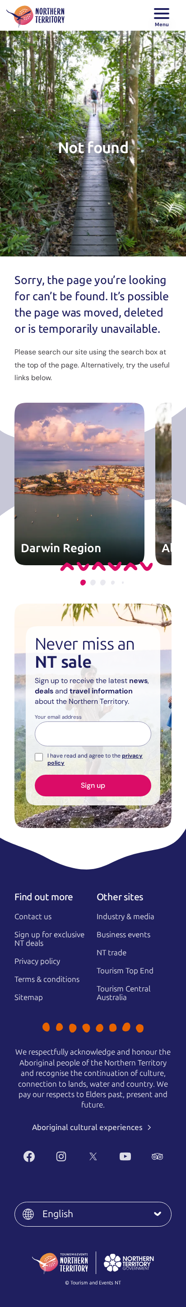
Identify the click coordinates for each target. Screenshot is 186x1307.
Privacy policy (37, 961)
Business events (123, 934)
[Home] (35, 15)
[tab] (83, 583)
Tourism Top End (125, 970)
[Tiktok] (103, 1171)
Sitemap (28, 997)
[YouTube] (125, 1156)
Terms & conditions (46, 979)
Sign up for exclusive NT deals (49, 939)
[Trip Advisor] (157, 1156)
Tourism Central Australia (123, 993)
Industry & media (125, 916)
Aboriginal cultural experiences (88, 1127)
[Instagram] (61, 1156)
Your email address (58, 717)
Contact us (32, 916)
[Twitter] (93, 1156)
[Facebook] (29, 1156)
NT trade (111, 952)
